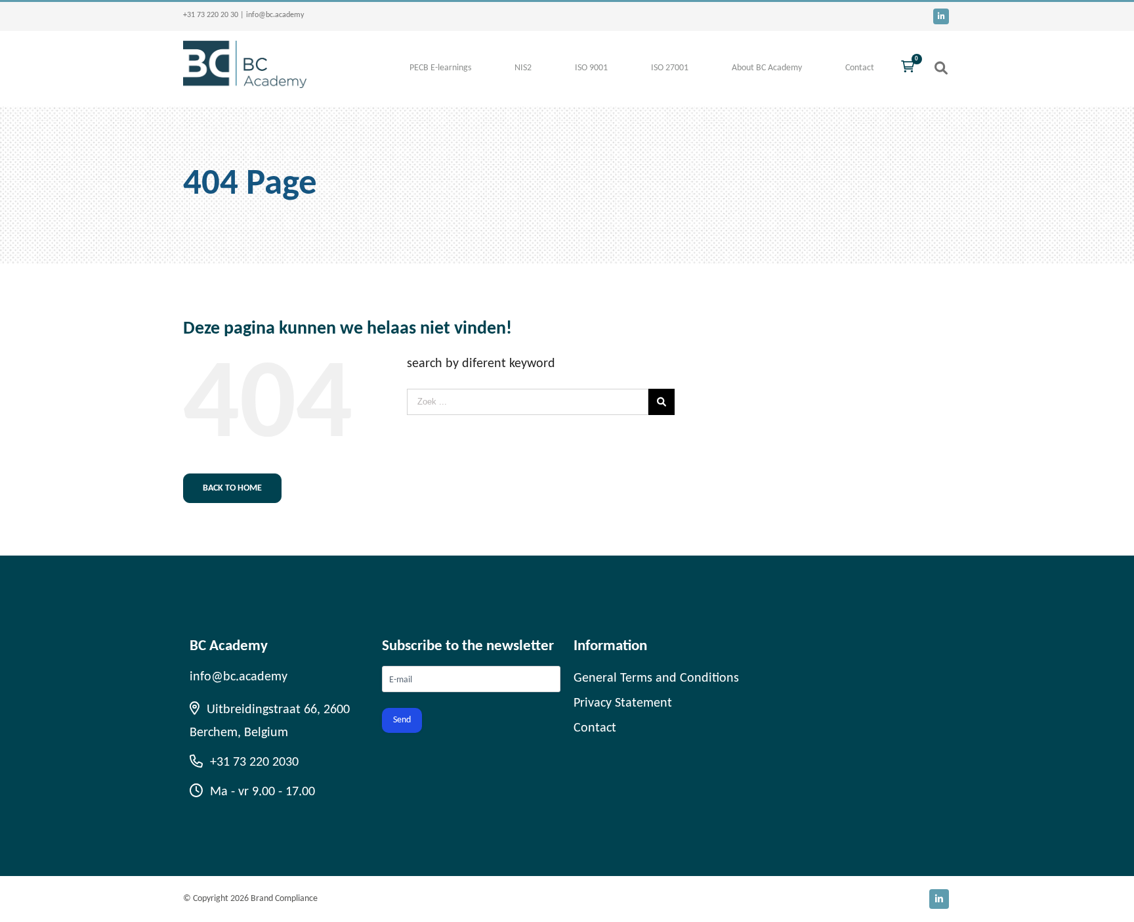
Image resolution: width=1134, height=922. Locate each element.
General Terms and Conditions (656, 678)
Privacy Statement (623, 703)
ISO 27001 (669, 68)
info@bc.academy (275, 15)
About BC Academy (767, 68)
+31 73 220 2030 (253, 762)
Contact (859, 68)
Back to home (232, 488)
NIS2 (523, 68)
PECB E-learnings (440, 68)
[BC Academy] (244, 84)
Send (402, 720)
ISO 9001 (591, 68)
